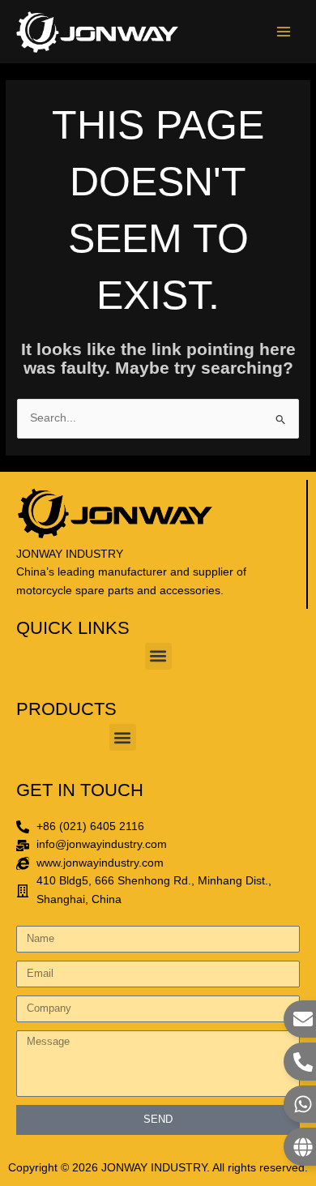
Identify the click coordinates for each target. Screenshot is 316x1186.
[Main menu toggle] (284, 32)
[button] (158, 656)
